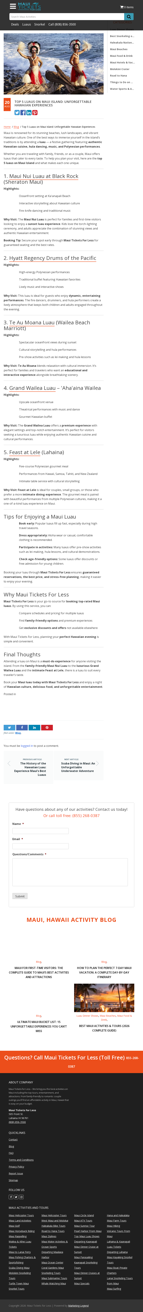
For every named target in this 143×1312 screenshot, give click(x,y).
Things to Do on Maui (122, 82)
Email (17, 839)
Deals (15, 24)
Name (18, 824)
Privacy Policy (16, 1166)
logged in (27, 746)
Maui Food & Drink (121, 55)
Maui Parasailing (83, 1257)
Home (7, 126)
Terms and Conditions (21, 1159)
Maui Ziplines (49, 1236)
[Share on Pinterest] (34, 112)
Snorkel (39, 24)
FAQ (11, 1153)
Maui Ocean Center (52, 1262)
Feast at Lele (24, 452)
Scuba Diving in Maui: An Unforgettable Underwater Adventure (79, 708)
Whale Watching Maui (54, 1283)
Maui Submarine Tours (54, 1278)
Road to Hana (118, 75)
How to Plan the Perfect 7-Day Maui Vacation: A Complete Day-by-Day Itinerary (104, 972)
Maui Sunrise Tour (84, 1225)
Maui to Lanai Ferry (20, 1252)
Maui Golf (14, 1225)
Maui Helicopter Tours (21, 1215)
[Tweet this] (17, 112)
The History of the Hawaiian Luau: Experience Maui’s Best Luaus (26, 708)
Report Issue (16, 1173)
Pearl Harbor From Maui (87, 1231)
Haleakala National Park (122, 42)
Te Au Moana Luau (32, 322)
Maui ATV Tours (83, 1220)
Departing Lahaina (117, 1252)
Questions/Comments (29, 854)
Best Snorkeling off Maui (122, 36)
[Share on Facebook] (23, 112)
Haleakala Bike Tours (53, 1225)
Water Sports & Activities (122, 88)
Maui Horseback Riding (22, 1231)
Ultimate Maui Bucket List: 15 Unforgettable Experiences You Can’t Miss (39, 1026)
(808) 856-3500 (65, 24)
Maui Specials (81, 1283)
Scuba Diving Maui (19, 1267)
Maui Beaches (118, 49)
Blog (16, 126)
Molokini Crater (119, 69)
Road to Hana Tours (53, 1231)
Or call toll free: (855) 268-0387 (71, 815)
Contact (13, 1139)
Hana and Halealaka (118, 1215)
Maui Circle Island (84, 1215)
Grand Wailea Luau (32, 387)
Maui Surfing (114, 1288)
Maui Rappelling (18, 1236)
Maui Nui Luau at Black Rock (43, 176)
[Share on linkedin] (29, 112)
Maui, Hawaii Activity (71, 920)
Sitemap (13, 1180)
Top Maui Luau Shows (86, 1236)
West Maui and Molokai (55, 1220)
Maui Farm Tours (116, 1220)
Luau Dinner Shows (87, 1015)
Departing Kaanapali (85, 1241)
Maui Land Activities (20, 1220)
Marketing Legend (78, 1305)
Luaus (26, 24)
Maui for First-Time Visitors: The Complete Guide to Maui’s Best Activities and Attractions (39, 972)
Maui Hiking (113, 1225)
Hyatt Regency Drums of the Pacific (52, 257)
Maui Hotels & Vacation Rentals (122, 62)
